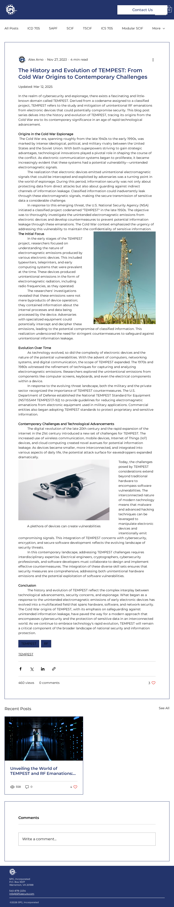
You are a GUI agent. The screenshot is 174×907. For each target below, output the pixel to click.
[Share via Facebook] (20, 669)
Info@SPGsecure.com (21, 893)
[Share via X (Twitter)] (31, 669)
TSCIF (87, 28)
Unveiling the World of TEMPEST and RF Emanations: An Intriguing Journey (41, 771)
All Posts (11, 28)
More (156, 28)
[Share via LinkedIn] (43, 669)
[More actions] (153, 59)
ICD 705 (33, 28)
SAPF (53, 28)
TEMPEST (28, 644)
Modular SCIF (132, 28)
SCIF (70, 28)
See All (164, 708)
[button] (169, 9)
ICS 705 (107, 28)
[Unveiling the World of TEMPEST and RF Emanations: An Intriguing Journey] (44, 739)
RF (46, 644)
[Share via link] (54, 669)
